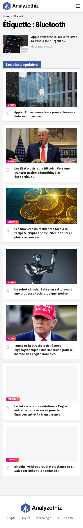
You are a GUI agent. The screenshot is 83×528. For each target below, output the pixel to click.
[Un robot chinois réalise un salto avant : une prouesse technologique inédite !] (41, 266)
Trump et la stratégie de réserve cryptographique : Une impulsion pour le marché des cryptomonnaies (43, 350)
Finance (13, 399)
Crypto (12, 222)
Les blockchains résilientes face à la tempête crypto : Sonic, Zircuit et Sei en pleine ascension (43, 233)
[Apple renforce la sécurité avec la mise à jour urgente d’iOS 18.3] (15, 44)
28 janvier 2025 (43, 47)
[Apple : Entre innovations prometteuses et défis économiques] (41, 89)
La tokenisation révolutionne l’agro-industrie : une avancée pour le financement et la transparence (41, 410)
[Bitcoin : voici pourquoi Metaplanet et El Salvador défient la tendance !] (41, 444)
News (11, 105)
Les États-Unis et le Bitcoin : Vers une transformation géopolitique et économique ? (42, 173)
